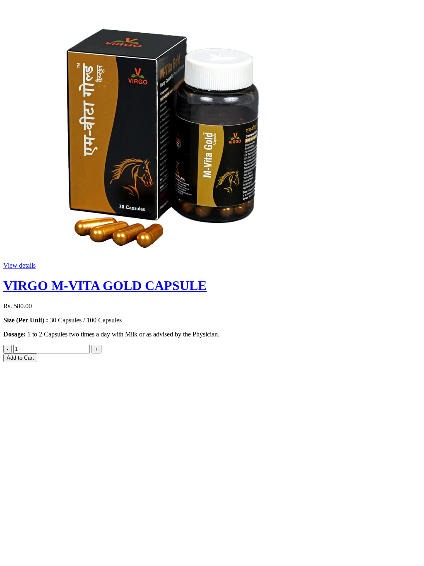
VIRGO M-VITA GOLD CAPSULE (105, 285)
